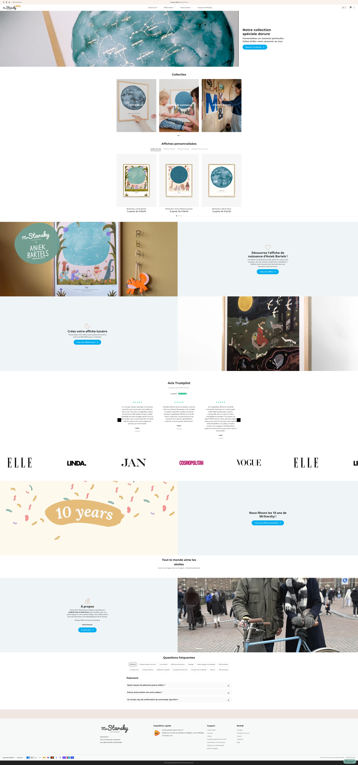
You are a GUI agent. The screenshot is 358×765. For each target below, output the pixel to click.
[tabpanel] (179, 185)
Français (19, 757)
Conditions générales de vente (216, 739)
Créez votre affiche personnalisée (266, 523)
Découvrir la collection (254, 47)
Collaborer (240, 739)
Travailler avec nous (243, 733)
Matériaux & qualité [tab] (163, 670)
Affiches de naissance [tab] (178, 664)
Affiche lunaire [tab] (183, 149)
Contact (239, 736)
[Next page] (241, 105)
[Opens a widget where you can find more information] (349, 761)
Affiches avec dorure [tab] (200, 149)
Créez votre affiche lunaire (86, 342)
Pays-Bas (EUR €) (8, 757)
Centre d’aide (211, 730)
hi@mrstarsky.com (17, 2)
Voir (135, 112)
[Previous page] (116, 105)
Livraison (210, 733)
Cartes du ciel (152, 7)
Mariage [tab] (190, 664)
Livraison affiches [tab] (147, 670)
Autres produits (185, 7)
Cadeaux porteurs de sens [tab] (147, 664)
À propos (239, 730)
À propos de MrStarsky (205, 7)
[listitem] (179, 2)
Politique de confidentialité (215, 745)
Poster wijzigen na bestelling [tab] (206, 664)
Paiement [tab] (133, 664)
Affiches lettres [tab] (169, 149)
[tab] (178, 135)
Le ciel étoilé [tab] (163, 664)
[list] (179, 463)
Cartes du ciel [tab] (155, 149)
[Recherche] (354, 8)
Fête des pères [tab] (223, 670)
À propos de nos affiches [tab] (199, 670)
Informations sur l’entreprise (216, 742)
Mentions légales (212, 748)
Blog (238, 742)
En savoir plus (86, 630)
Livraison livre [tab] (134, 670)
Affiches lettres (168, 7)
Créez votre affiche (266, 272)
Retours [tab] (212, 670)
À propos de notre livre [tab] (180, 670)
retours (209, 736)
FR (343, 7)
